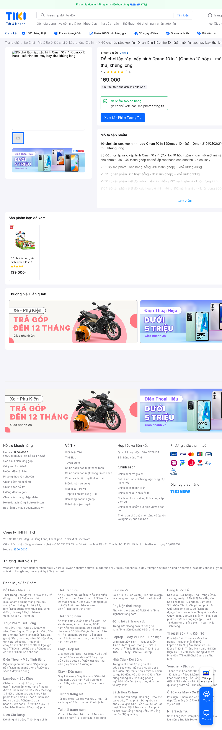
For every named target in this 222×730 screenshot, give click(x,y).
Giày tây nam (85, 676)
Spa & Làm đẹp (193, 674)
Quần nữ (84, 595)
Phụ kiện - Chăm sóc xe (182, 697)
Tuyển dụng (72, 462)
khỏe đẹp (90, 23)
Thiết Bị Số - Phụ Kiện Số (185, 633)
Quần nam (82, 620)
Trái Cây (8, 627)
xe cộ (63, 23)
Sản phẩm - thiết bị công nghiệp (192, 617)
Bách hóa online (186, 612)
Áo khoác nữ (87, 598)
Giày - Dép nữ (68, 649)
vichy (43, 571)
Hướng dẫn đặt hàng (15, 471)
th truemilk (47, 567)
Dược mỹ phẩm (37, 707)
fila (50, 571)
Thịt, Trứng (22, 627)
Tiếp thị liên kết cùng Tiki (81, 493)
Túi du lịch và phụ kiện (134, 595)
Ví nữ (98, 698)
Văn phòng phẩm (198, 716)
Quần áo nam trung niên (80, 638)
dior (17, 567)
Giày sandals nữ (79, 657)
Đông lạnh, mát (29, 634)
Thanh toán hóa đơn (179, 671)
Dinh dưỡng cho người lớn (26, 608)
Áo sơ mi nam (82, 624)
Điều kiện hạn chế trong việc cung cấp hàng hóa (141, 481)
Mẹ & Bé (191, 608)
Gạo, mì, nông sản (23, 638)
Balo (115, 595)
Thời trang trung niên (78, 608)
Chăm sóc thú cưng (125, 697)
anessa (209, 567)
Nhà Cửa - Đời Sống (127, 659)
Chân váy (84, 601)
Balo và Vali (121, 590)
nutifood (163, 567)
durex (90, 567)
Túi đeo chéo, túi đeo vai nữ (75, 698)
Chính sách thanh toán (131, 487)
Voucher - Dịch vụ (180, 666)
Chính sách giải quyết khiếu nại (84, 478)
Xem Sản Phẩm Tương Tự (122, 117)
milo (120, 567)
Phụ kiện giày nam (76, 683)
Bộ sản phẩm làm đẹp (26, 705)
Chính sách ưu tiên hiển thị (134, 493)
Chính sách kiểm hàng (17, 481)
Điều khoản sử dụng (77, 483)
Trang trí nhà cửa (123, 664)
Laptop (147, 652)
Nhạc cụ (142, 681)
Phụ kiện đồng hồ (130, 629)
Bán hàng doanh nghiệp (80, 499)
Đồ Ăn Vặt (126, 707)
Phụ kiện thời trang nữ (126, 610)
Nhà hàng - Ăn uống (187, 678)
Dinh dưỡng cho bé (22, 605)
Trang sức (119, 626)
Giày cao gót (66, 653)
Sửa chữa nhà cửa (131, 667)
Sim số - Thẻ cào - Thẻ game (198, 685)
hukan (34, 571)
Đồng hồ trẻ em (153, 629)
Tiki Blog (70, 457)
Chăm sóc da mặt (14, 683)
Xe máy (179, 700)
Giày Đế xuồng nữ (82, 664)
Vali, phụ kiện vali (151, 598)
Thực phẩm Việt (36, 631)
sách (117, 23)
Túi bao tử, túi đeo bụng (91, 717)
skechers (131, 567)
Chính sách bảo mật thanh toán (84, 468)
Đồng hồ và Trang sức (129, 621)
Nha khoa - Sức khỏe (190, 681)
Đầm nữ (72, 595)
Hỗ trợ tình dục (35, 704)
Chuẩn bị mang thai (23, 615)
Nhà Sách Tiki (177, 711)
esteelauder (30, 567)
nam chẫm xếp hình (164, 23)
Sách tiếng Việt (176, 716)
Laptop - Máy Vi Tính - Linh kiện (137, 637)
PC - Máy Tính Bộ (130, 652)
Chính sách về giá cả (131, 474)
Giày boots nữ (72, 660)
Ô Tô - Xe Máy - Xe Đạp (185, 692)
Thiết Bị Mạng (134, 648)
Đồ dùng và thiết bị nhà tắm (138, 674)
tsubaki (59, 571)
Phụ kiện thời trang (127, 606)
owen (69, 567)
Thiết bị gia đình (37, 719)
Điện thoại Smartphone (17, 664)
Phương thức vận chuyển (18, 476)
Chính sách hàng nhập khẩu (20, 497)
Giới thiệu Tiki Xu (75, 488)
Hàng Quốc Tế (178, 590)
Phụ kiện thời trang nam (136, 612)
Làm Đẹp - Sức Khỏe (18, 678)
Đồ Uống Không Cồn (135, 710)
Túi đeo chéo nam (80, 714)
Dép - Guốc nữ (85, 653)
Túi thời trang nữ (70, 694)
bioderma (102, 567)
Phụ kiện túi (97, 702)
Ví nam (62, 714)
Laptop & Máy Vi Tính (196, 615)
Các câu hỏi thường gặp (18, 461)
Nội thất (130, 671)
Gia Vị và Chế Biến (131, 704)
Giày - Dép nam (70, 671)
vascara (8, 567)
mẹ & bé (75, 23)
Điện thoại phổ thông (23, 667)
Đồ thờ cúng (126, 681)
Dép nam (77, 679)
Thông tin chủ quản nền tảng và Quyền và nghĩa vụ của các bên (142, 517)
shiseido (8, 571)
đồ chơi (142, 23)
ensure (79, 567)
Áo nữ (61, 595)
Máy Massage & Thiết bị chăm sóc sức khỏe (28, 691)
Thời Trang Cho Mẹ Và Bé (19, 595)
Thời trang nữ (68, 590)
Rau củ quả (17, 631)
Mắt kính (146, 610)
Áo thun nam (65, 620)
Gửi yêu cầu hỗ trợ (14, 466)
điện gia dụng (46, 23)
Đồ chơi (42, 595)
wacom (197, 567)
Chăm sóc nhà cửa (26, 652)
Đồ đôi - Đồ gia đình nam (86, 631)
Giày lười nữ (90, 660)
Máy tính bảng (20, 671)
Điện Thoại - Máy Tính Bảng (24, 659)
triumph (151, 567)
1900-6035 (21, 452)
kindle (175, 567)
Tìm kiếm (183, 15)
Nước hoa (17, 704)
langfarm (22, 571)
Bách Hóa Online (125, 692)
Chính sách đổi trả (14, 487)
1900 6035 (20, 549)
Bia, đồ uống (17, 641)
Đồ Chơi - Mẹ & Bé (16, 590)
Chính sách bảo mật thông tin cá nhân (88, 473)
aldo (142, 567)
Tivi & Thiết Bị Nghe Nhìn (189, 620)
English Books (189, 719)
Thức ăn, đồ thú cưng (23, 648)
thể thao (129, 23)
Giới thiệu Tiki (73, 452)
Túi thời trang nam (71, 709)
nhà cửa (105, 23)
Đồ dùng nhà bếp (14, 719)
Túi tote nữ (81, 702)
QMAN (123, 52)
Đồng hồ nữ (134, 626)
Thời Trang (200, 595)
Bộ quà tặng (130, 714)
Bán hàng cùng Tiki (130, 457)
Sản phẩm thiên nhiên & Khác (25, 695)
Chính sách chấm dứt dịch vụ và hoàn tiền (141, 508)
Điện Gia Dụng (14, 715)
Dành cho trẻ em (21, 645)
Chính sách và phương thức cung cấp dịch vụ (141, 500)
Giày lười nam (66, 676)
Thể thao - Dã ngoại (185, 601)
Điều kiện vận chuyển (78, 504)
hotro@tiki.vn (35, 502)
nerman (186, 567)
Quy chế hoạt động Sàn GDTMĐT (139, 452)
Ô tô (188, 700)
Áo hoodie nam (75, 627)
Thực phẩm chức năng (24, 686)
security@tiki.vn (34, 507)
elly (113, 567)
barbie (60, 567)
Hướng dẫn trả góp (15, 492)
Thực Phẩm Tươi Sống (19, 623)
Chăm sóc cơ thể (22, 690)
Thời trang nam (69, 616)
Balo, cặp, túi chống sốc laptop (138, 596)
